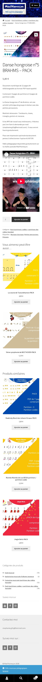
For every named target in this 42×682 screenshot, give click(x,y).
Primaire (6, 237)
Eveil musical (9, 573)
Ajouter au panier (21, 219)
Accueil (7, 20)
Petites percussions (31, 235)
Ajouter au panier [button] (21, 302)
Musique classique (17, 235)
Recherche (21, 678)
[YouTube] (5, 605)
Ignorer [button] (5, 671)
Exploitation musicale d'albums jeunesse (19, 577)
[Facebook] (10, 605)
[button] (36, 34)
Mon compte (7, 678)
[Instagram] (15, 605)
